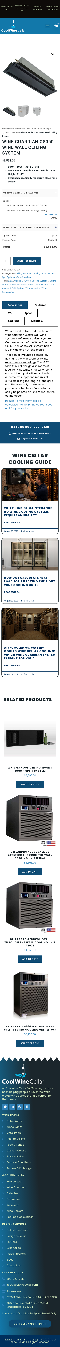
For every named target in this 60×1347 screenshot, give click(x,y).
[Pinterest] (20, 1107)
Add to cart (27, 261)
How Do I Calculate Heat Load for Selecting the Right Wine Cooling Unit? (29, 581)
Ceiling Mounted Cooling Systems (31, 280)
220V (10, 280)
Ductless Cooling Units (28, 284)
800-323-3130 (37, 427)
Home (5, 128)
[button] (47, 26)
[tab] (15, 305)
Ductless (15, 132)
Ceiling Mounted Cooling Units (30, 273)
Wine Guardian (38, 128)
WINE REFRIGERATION (19, 128)
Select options (30, 784)
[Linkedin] (27, 1107)
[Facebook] (5, 1107)
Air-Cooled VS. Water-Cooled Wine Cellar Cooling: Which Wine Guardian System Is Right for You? (30, 653)
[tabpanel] (30, 370)
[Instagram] (12, 1107)
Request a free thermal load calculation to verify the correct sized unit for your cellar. (29, 404)
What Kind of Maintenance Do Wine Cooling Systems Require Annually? (28, 511)
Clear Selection (51, 214)
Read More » (12, 522)
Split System (8, 277)
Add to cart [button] (30, 871)
